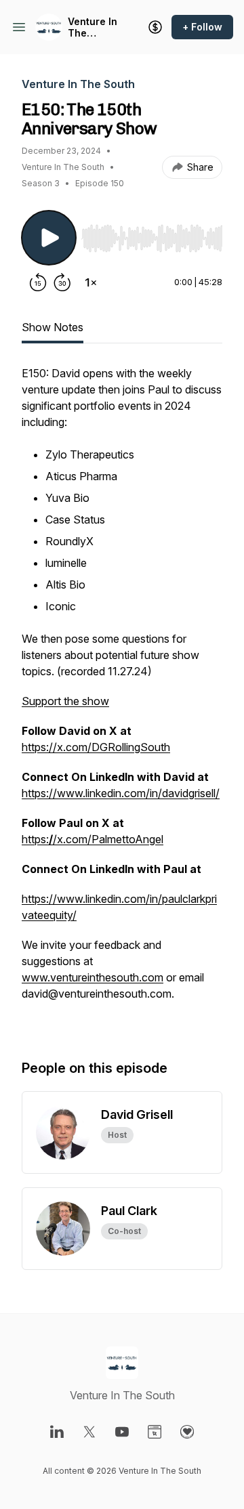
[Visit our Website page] (154, 1432)
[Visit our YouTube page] (122, 1432)
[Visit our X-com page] (89, 1432)
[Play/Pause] (49, 238)
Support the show (65, 701)
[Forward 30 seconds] (62, 282)
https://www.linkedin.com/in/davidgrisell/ (121, 793)
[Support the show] (155, 27)
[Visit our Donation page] (187, 1432)
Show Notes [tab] (52, 327)
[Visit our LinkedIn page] (57, 1432)
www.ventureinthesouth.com (92, 977)
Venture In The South (92, 27)
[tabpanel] (122, 698)
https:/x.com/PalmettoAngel (92, 839)
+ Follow (202, 27)
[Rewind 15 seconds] (37, 282)
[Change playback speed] (90, 282)
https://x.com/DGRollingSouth (96, 747)
